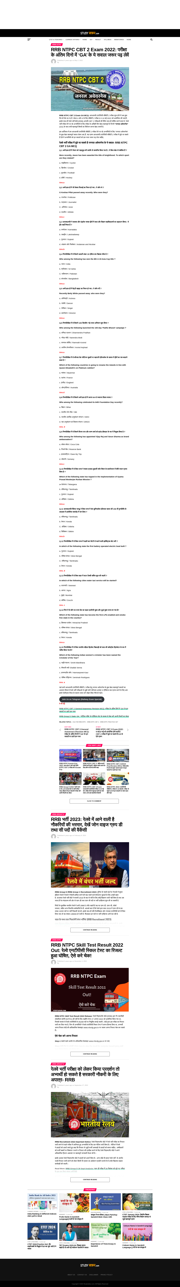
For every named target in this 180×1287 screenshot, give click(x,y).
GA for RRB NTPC (79, 722)
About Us (71, 1275)
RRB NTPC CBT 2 (93, 722)
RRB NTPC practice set (109, 722)
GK (91, 39)
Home (84, 39)
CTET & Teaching (55, 39)
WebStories (119, 39)
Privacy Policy (106, 1275)
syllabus (107, 39)
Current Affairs (72, 39)
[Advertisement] (90, 14)
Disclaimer (93, 1275)
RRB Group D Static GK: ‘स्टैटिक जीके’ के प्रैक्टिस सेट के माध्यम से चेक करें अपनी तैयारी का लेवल (94, 716)
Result (98, 39)
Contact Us (82, 1275)
